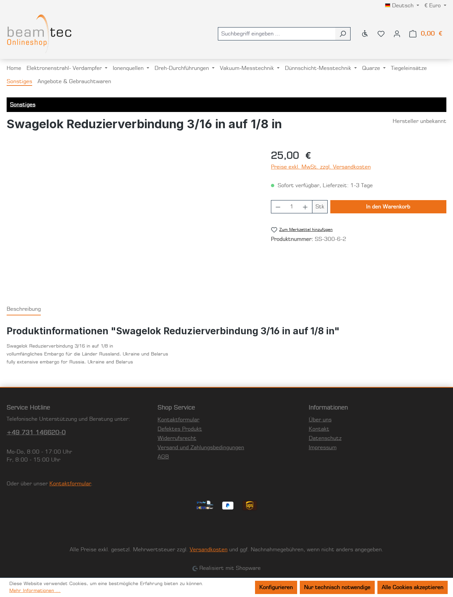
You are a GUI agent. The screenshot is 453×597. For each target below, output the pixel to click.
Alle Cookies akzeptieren (412, 587)
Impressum (323, 447)
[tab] (24, 309)
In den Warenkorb (388, 206)
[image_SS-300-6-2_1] (132, 220)
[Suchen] (343, 33)
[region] (132, 220)
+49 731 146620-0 (36, 433)
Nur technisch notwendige (337, 587)
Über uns (320, 419)
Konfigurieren (276, 587)
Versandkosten (208, 549)
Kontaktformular (70, 483)
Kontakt (319, 429)
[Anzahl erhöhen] (305, 206)
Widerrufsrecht (177, 438)
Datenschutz (325, 438)
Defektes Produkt (180, 429)
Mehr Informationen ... (35, 590)
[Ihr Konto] (397, 33)
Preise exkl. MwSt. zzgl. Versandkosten (321, 167)
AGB (163, 457)
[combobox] (276, 33)
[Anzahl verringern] (278, 206)
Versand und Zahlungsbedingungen (201, 447)
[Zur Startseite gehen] (40, 34)
